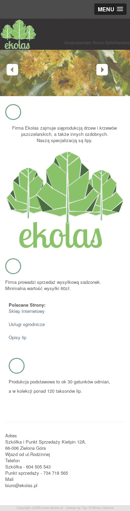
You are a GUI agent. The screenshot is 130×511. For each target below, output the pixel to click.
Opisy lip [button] (17, 337)
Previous (12, 69)
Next (102, 69)
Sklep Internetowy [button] (27, 311)
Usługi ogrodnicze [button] (27, 324)
